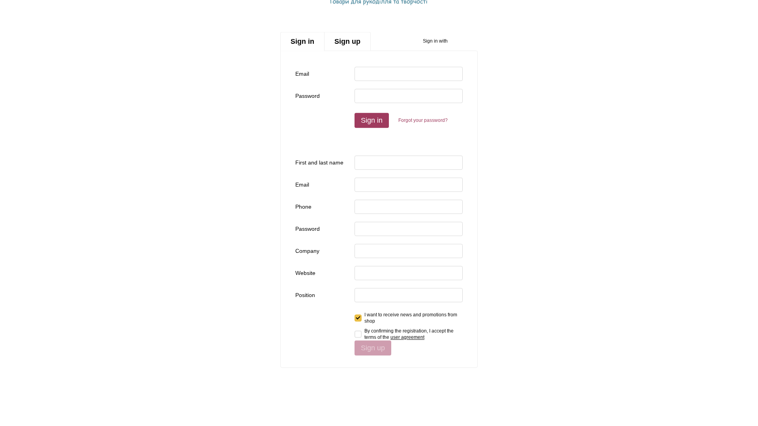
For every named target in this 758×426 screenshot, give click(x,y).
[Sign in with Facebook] (456, 41)
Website (305, 273)
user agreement (407, 337)
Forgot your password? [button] (423, 120)
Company (307, 251)
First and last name (319, 162)
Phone (303, 207)
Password (307, 96)
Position (305, 295)
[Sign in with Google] (469, 41)
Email (302, 74)
